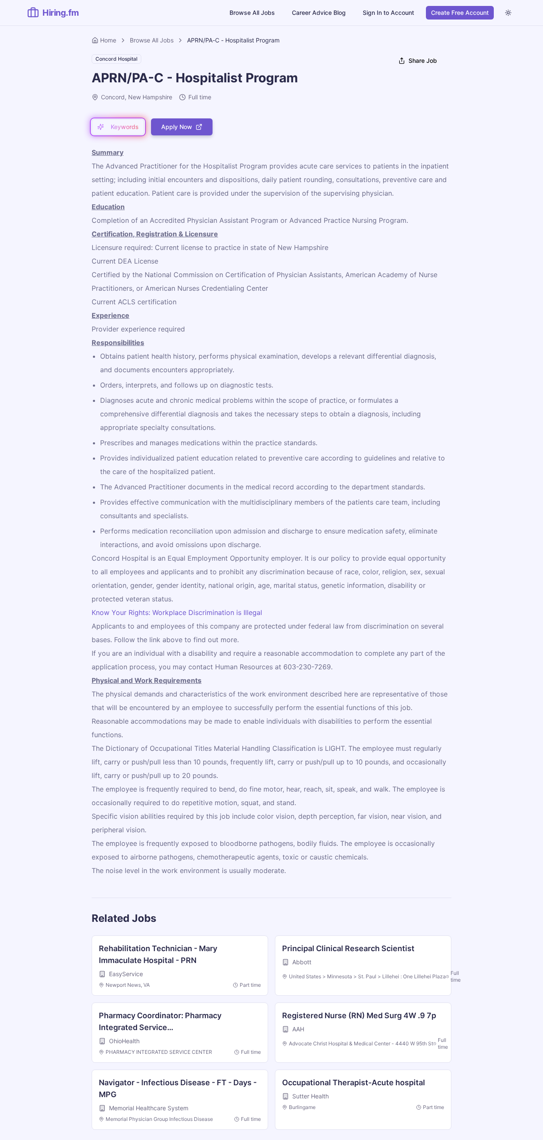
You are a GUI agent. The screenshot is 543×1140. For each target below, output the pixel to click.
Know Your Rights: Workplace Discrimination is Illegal (177, 612)
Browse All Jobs (252, 12)
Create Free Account (460, 12)
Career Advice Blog (319, 12)
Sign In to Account (388, 12)
